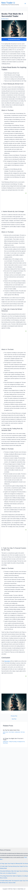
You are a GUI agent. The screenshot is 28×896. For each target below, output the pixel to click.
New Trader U (8, 2)
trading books (17, 732)
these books (7, 661)
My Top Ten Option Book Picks (11, 730)
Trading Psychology (13, 741)
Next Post (14, 719)
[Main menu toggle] (25, 3)
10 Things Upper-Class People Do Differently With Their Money (14, 863)
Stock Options (11, 732)
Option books (5, 732)
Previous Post (14, 716)
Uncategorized (20, 741)
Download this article (14, 39)
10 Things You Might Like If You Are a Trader (13, 739)
